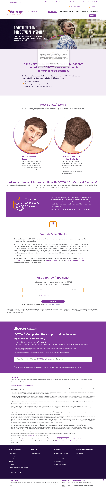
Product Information (24, 439)
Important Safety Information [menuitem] (47, 2)
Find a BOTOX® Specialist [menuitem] (77, 7)
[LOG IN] (92, 15)
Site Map (11, 461)
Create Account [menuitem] (34, 11)
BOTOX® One (79, 453)
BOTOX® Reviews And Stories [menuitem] (69, 11)
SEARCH (53, 301)
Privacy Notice (12, 453)
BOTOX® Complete (58, 461)
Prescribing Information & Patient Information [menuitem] (67, 2)
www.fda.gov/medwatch (63, 437)
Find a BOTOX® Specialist (60, 464)
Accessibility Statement (14, 456)
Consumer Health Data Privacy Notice (18, 467)
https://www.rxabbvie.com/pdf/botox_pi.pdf (69, 439)
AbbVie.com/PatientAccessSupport (65, 440)
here (30, 349)
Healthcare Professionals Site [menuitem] (88, 2)
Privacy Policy (47, 304)
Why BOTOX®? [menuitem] (52, 11)
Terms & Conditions (45, 296)
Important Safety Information (76, 261)
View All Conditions (35, 453)
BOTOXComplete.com (44, 359)
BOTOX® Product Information (61, 453)
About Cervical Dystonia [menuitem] (90, 11)
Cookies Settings (13, 470)
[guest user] (98, 15)
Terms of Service (55, 304)
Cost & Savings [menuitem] (94, 7)
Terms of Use (12, 459)
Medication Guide (52, 261)
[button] (103, 480)
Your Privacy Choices (14, 473)
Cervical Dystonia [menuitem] (14, 2)
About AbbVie (12, 464)
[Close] (67, 51)
